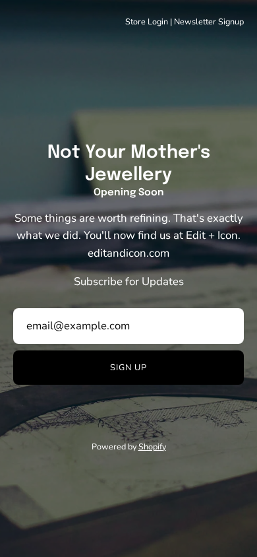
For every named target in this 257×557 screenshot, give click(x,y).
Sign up (128, 368)
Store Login (146, 21)
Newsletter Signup (209, 21)
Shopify (152, 446)
